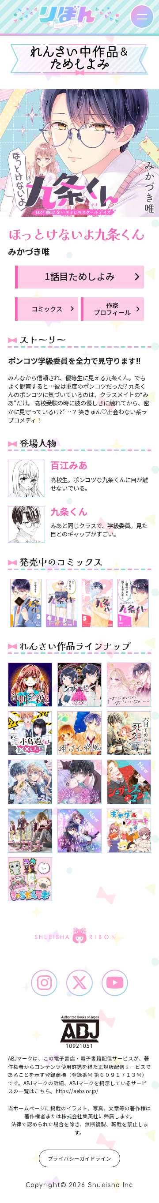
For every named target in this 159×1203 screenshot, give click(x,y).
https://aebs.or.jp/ (77, 1090)
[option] (26, 603)
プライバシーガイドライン (79, 1158)
